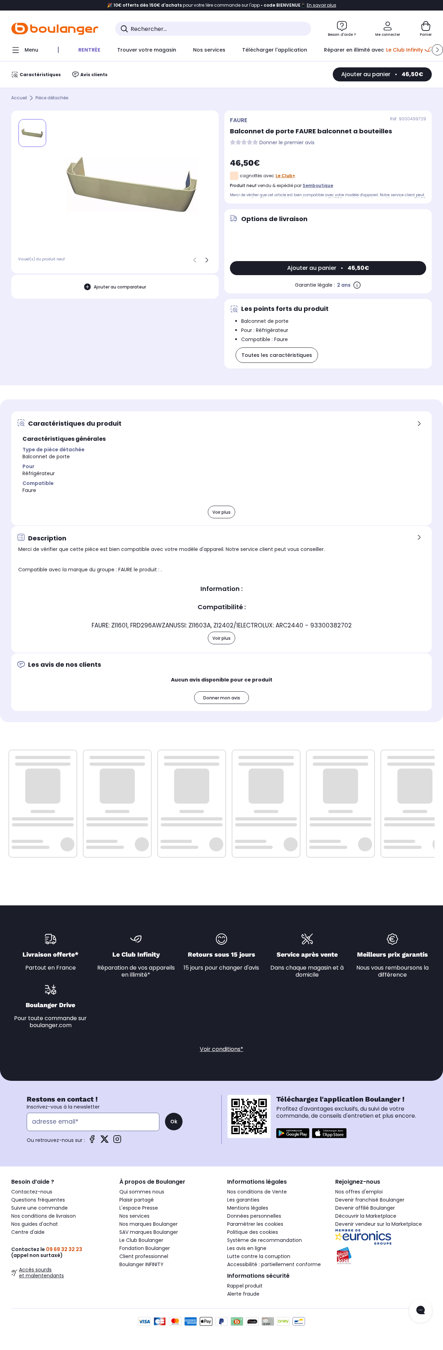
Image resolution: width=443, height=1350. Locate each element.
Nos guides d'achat (34, 1224)
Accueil (19, 98)
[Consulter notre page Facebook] (92, 1141)
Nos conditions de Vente (257, 1191)
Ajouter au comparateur (120, 287)
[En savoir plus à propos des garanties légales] (357, 285)
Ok (173, 1121)
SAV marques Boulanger (148, 1232)
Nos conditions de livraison (43, 1215)
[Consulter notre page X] (104, 1141)
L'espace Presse (138, 1207)
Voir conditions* (221, 1049)
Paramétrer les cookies (255, 1224)
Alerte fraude (243, 1293)
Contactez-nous (31, 1191)
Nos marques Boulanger (148, 1224)
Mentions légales (247, 1207)
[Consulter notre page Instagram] (117, 1141)
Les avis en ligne (246, 1248)
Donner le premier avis (287, 143)
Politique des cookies (252, 1232)
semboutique (318, 185)
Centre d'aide (28, 1232)
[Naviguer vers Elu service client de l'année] (383, 1255)
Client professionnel (143, 1256)
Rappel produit (245, 1285)
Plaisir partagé (136, 1199)
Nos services (134, 1215)
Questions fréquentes (38, 1199)
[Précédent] (195, 260)
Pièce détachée (51, 98)
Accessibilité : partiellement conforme (274, 1264)
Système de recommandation (264, 1240)
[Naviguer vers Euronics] (383, 1237)
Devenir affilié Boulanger (365, 1207)
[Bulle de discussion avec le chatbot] (420, 1311)
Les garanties (243, 1199)
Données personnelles (254, 1215)
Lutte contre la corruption (258, 1256)
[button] (437, 49)
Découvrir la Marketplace (365, 1215)
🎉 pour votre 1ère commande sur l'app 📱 (221, 5)
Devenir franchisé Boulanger (369, 1199)
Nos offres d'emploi (359, 1191)
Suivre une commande (39, 1207)
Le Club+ (285, 176)
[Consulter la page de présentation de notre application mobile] (292, 1133)
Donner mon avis (221, 698)
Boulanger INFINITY (141, 1264)
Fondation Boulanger (144, 1248)
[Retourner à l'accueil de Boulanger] (54, 29)
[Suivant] (207, 260)
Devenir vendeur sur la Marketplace (378, 1224)
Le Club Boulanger (141, 1240)
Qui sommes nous (141, 1191)
